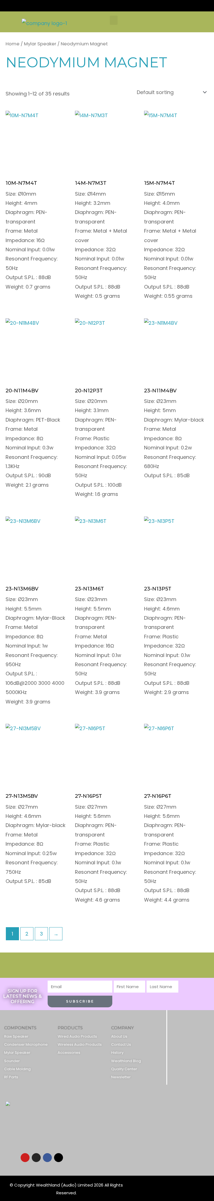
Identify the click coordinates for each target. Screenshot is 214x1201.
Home (13, 44)
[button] (114, 20)
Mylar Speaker (40, 44)
